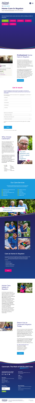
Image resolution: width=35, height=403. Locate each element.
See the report (2, 74)
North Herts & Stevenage (9, 10)
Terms (13, 130)
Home (3, 10)
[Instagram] (2, 374)
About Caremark (20, 389)
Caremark (7, 141)
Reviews (8, 270)
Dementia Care (20, 20)
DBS (6, 165)
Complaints (20, 378)
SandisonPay (31, 400)
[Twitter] (4, 374)
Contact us (5, 20)
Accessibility (20, 376)
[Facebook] (7, 374)
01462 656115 (7, 6)
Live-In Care (28, 20)
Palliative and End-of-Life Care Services (24, 388)
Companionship (13, 20)
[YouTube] (9, 374)
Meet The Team (20, 80)
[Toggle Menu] (32, 3)
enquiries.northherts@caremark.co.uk (24, 372)
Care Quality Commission (9, 304)
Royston (6, 258)
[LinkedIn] (5, 374)
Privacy (15, 130)
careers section (22, 94)
